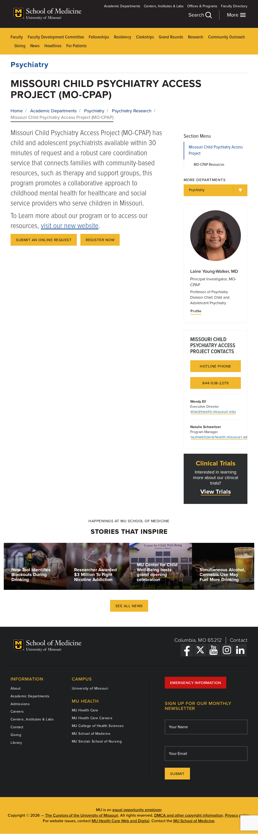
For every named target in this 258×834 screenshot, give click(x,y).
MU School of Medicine (91, 734)
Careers (17, 711)
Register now (100, 240)
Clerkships (145, 37)
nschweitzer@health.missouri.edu (220, 437)
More (233, 15)
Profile (196, 311)
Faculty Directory (234, 6)
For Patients (76, 46)
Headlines (52, 46)
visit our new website (70, 226)
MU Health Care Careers (92, 718)
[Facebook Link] (187, 650)
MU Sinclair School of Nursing (97, 741)
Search (196, 15)
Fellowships (99, 37)
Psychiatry (29, 64)
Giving (19, 46)
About (16, 688)
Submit (177, 773)
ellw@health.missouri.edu (213, 412)
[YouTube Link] (213, 650)
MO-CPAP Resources (209, 164)
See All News (129, 606)
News (35, 46)
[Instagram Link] (227, 650)
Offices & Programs (202, 6)
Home (17, 111)
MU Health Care (85, 710)
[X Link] (200, 650)
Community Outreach (226, 37)
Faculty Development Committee (56, 37)
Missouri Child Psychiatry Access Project (216, 150)
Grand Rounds (171, 37)
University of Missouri (90, 688)
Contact (239, 640)
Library (16, 743)
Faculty (17, 37)
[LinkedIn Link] (240, 650)
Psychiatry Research (131, 111)
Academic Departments (122, 6)
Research (195, 37)
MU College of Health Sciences (98, 726)
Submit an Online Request (44, 240)
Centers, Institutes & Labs (164, 6)
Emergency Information (195, 683)
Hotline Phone (215, 366)
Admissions (20, 704)
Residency (122, 37)
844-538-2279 (215, 383)
